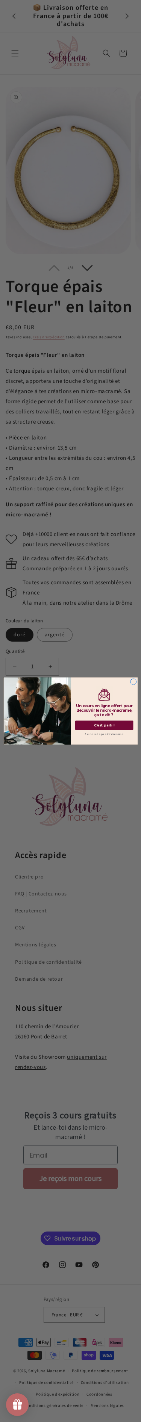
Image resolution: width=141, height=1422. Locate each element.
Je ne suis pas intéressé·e (104, 734)
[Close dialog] (133, 682)
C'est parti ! (104, 725)
